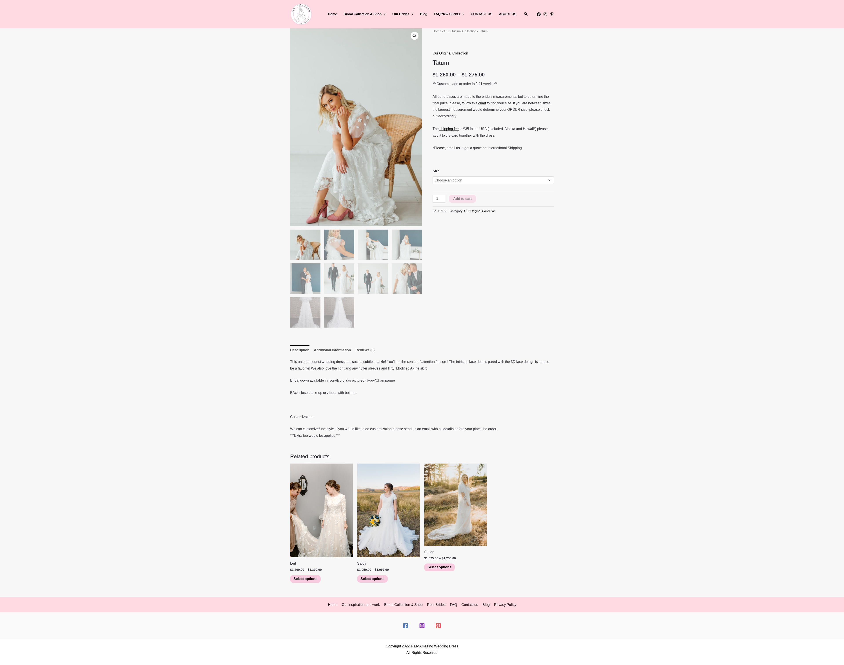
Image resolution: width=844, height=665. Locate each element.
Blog (423, 14)
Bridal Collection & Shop (403, 605)
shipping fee (449, 129)
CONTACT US (481, 14)
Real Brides (436, 605)
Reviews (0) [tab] (365, 350)
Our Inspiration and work (361, 605)
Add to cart (462, 199)
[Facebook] (539, 14)
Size (436, 171)
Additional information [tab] (332, 350)
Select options (305, 579)
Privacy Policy (505, 605)
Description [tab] (299, 350)
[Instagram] (545, 14)
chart (482, 103)
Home (332, 14)
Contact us (469, 605)
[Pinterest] (552, 14)
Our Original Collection (460, 31)
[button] (384, 14)
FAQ (453, 605)
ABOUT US (507, 14)
